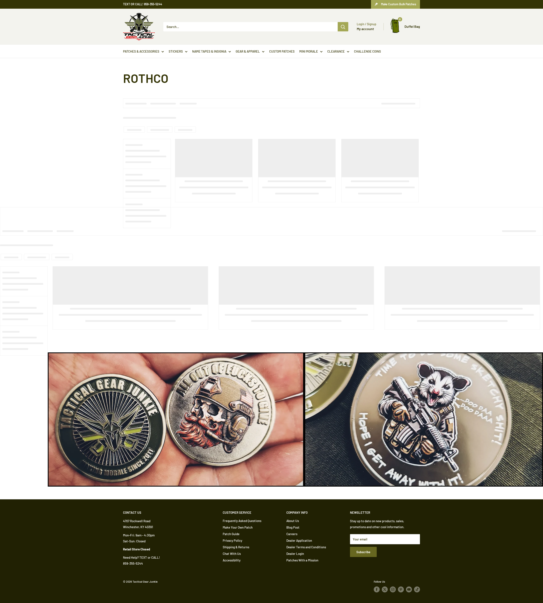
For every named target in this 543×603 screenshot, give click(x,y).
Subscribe (363, 552)
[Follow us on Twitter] (385, 589)
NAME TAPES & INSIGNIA (209, 51)
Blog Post (292, 527)
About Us (292, 521)
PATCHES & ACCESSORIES (141, 51)
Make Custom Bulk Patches (398, 4)
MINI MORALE (308, 51)
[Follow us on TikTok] (417, 589)
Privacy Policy (232, 540)
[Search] (343, 26)
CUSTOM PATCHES (282, 51)
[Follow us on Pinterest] (401, 589)
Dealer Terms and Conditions (306, 547)
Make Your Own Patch (238, 527)
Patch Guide (231, 534)
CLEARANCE (336, 51)
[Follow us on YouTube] (409, 589)
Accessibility (232, 560)
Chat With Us (232, 554)
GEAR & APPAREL (248, 51)
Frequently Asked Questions (242, 521)
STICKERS (176, 51)
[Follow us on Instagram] (393, 589)
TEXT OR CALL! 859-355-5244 (142, 4)
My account (365, 29)
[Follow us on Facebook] (377, 589)
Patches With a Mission (302, 560)
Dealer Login (295, 554)
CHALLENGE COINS (367, 51)
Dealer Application (299, 540)
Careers (291, 534)
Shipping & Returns (236, 547)
